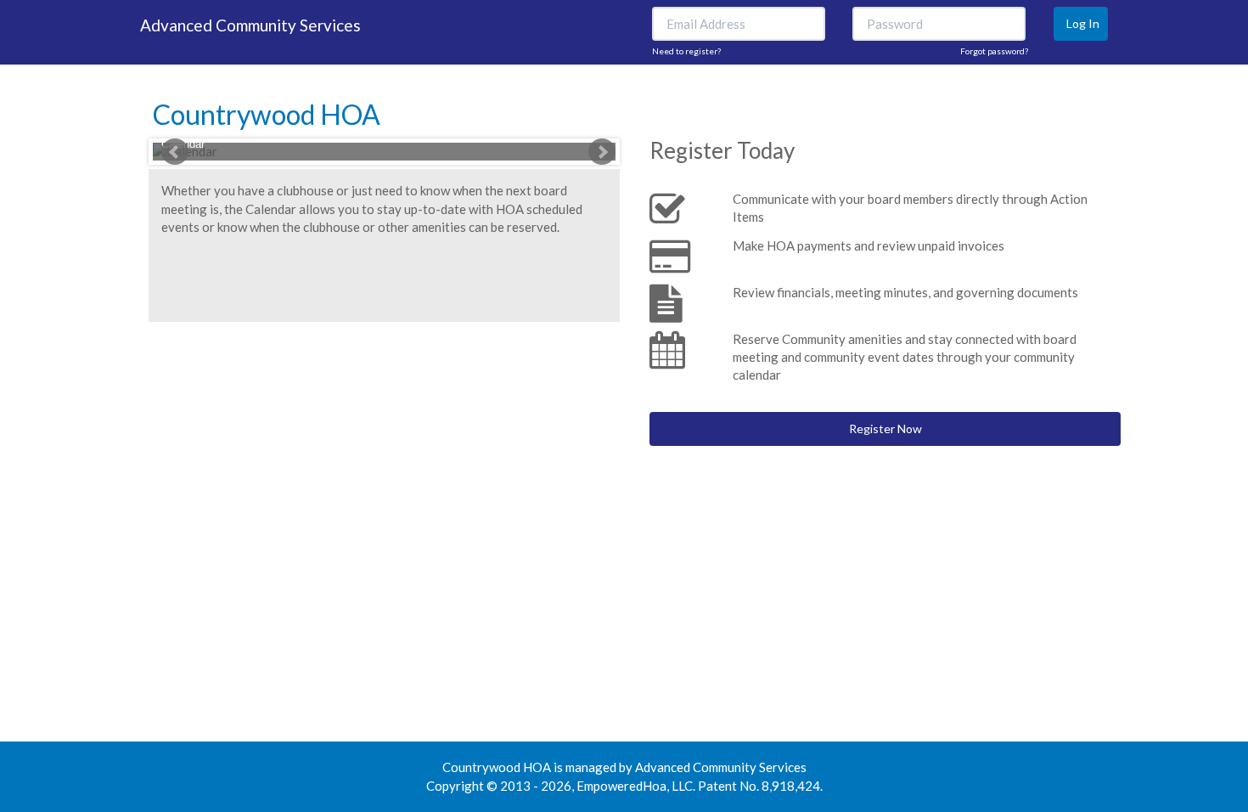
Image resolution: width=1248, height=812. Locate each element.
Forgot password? (994, 51)
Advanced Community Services (250, 25)
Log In (1082, 23)
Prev (174, 152)
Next (602, 152)
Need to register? (686, 51)
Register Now (885, 428)
